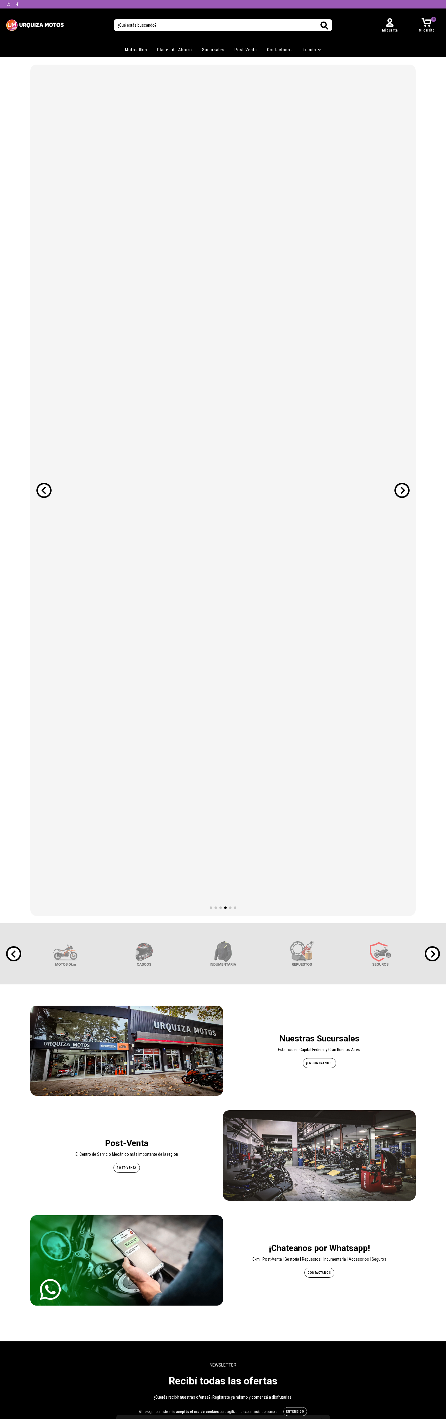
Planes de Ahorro (174, 49)
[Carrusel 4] (223, 490)
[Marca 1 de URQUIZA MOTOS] (65, 953)
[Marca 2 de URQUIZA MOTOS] (144, 953)
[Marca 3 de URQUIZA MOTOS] (223, 953)
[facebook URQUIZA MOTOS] (17, 4)
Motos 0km (136, 49)
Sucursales (213, 49)
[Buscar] (324, 25)
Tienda (310, 49)
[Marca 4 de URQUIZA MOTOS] (302, 953)
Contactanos (280, 49)
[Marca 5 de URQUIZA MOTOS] (380, 953)
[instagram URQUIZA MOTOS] (9, 4)
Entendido (295, 1411)
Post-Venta (246, 49)
